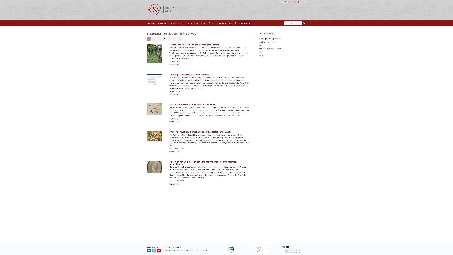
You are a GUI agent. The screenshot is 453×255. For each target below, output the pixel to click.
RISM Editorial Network (222, 23)
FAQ (261, 55)
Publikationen (192, 23)
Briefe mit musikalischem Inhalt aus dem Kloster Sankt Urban (200, 131)
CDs (260, 52)
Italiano (303, 2)
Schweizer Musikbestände (270, 48)
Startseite (151, 23)
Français (294, 2)
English (277, 2)
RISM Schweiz (244, 23)
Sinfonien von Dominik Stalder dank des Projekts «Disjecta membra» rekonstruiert (203, 162)
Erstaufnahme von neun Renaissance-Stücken (192, 104)
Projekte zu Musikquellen (270, 42)
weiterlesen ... (175, 64)
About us (162, 23)
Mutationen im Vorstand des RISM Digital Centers (194, 44)
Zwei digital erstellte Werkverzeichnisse (189, 74)
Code (149, 2)
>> (180, 39)
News (203, 23)
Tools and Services (176, 23)
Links (261, 45)
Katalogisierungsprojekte (270, 39)
